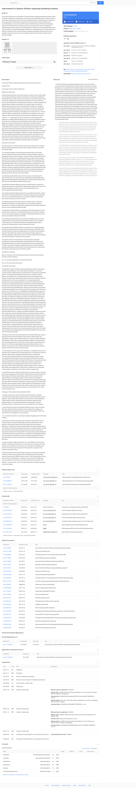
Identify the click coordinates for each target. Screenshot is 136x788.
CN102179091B (7, 611)
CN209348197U (7, 617)
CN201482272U (7, 614)
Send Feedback (55, 785)
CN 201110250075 (8, 644)
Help (89, 785)
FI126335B (6, 507)
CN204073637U (7, 621)
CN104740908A (7, 524)
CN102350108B (7, 574)
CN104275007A (7, 514)
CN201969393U (7, 578)
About (47, 785)
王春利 (79, 28)
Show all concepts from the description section (15, 774)
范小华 (74, 28)
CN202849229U (7, 607)
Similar (90, 21)
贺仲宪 (70, 28)
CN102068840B (7, 554)
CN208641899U (7, 627)
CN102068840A (7, 481)
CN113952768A (7, 532)
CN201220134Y (7, 597)
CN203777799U (7, 581)
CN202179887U (7, 558)
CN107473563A (7, 594)
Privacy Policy (82, 785)
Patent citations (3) (71, 69)
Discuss (88, 73)
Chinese (75, 26)
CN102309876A (7, 548)
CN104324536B (7, 521)
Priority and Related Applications (79, 71)
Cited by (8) (80, 69)
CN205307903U (7, 624)
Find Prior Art (81, 21)
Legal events (87, 69)
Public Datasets (66, 785)
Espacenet (74, 73)
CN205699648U (7, 588)
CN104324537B (7, 517)
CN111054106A (7, 528)
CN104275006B (7, 510)
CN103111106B (7, 551)
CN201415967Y (7, 564)
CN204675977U (7, 568)
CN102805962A (7, 601)
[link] (6, 754)
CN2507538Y (6, 477)
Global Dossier (81, 73)
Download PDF (70, 21)
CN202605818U (7, 604)
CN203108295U (7, 571)
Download (87, 748)
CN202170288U (7, 484)
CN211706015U (7, 591)
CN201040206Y (7, 584)
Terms (74, 785)
